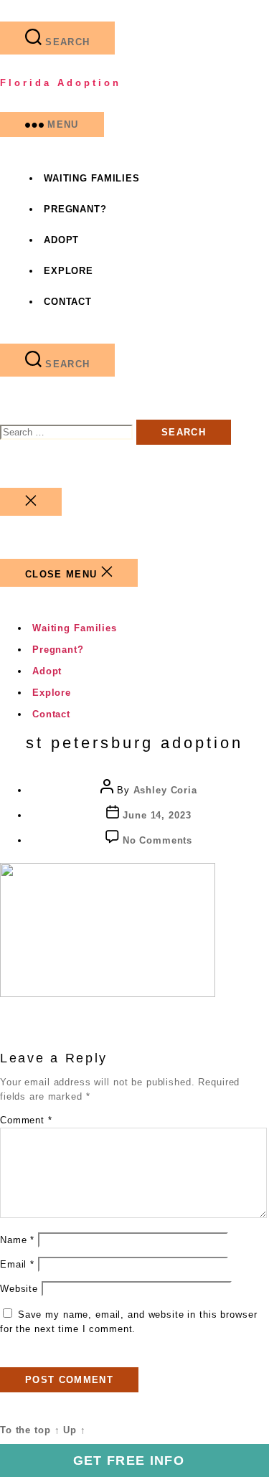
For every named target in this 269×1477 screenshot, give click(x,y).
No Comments (158, 840)
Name (17, 1240)
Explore (68, 270)
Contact (68, 301)
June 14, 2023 (157, 815)
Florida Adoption (60, 82)
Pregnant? (75, 209)
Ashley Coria (165, 790)
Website (19, 1288)
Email (17, 1264)
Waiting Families (92, 178)
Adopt (61, 240)
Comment (26, 1120)
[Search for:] (68, 432)
